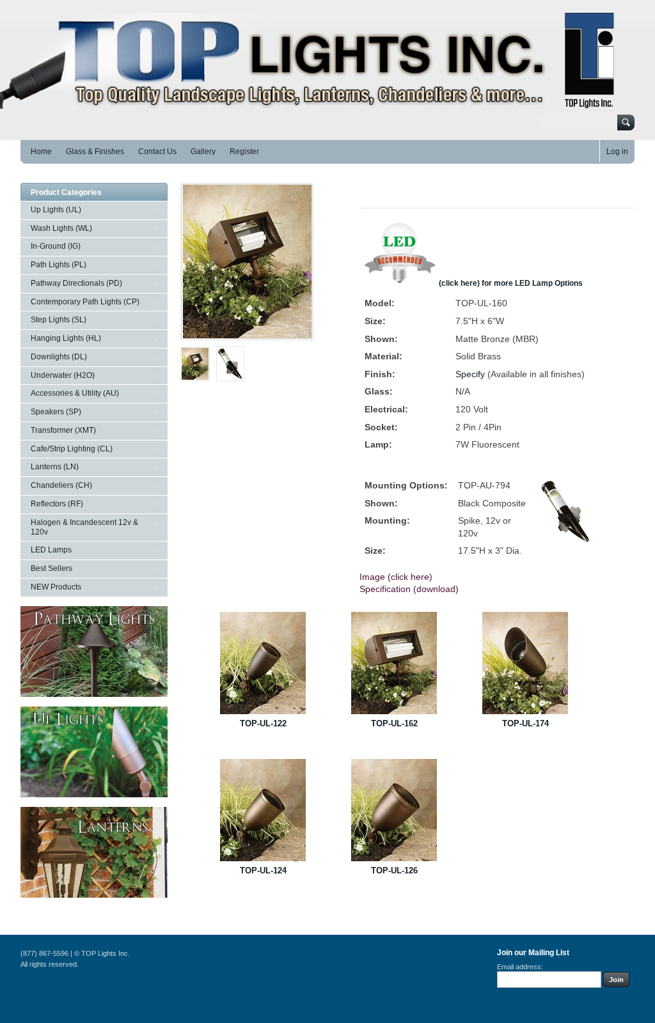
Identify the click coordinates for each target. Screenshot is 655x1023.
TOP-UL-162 (394, 723)
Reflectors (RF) (57, 503)
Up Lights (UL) (56, 209)
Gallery (203, 151)
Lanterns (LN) (55, 466)
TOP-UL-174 (525, 723)
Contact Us (157, 151)
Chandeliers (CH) (61, 485)
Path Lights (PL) (58, 264)
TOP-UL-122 (263, 723)
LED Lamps (51, 549)
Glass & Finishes (95, 151)
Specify (470, 374)
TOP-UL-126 (394, 870)
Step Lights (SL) (58, 319)
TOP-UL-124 (263, 870)
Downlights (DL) (59, 356)
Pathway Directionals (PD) (76, 283)
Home (41, 151)
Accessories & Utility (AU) (75, 393)
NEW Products (56, 586)
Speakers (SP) (56, 411)
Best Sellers (51, 568)
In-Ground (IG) (56, 246)
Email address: (520, 967)
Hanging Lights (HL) (66, 338)
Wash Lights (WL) (61, 228)
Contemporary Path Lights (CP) (85, 301)
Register (244, 151)
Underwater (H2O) (63, 375)
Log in (617, 151)
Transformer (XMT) (63, 430)
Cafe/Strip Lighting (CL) (72, 448)
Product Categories (66, 192)
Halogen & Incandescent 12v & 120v (84, 527)
